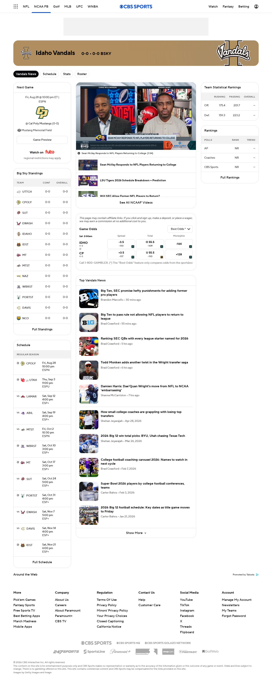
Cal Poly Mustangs (40, 123)
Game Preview (42, 140)
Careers (60, 605)
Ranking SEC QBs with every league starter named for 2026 (144, 338)
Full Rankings (229, 178)
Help (141, 600)
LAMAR (31, 396)
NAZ (25, 276)
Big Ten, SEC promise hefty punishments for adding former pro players (144, 293)
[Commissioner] (147, 650)
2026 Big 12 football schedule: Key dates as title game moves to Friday (145, 509)
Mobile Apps (22, 627)
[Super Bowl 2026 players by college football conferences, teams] (88, 491)
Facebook (187, 616)
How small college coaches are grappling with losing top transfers (141, 414)
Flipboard (187, 632)
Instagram (187, 611)
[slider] (136, 138)
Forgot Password (234, 616)
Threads (186, 627)
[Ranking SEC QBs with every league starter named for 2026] (88, 346)
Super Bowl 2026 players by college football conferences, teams (143, 485)
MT (24, 255)
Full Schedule (42, 562)
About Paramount (67, 611)
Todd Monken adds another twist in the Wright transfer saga (144, 362)
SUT (25, 213)
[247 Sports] (66, 651)
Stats (66, 74)
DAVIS (26, 308)
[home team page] (42, 112)
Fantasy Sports (24, 605)
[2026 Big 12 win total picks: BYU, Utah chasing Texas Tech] (88, 443)
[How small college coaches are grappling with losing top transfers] (88, 419)
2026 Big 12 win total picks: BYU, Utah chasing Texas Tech (143, 436)
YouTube (186, 600)
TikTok (184, 605)
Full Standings (42, 329)
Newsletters (230, 605)
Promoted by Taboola (243, 574)
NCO (25, 318)
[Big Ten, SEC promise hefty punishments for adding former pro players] (88, 298)
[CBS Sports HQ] (128, 643)
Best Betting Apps (26, 616)
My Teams (229, 611)
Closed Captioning (110, 621)
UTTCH (27, 192)
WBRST (27, 287)
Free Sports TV (24, 611)
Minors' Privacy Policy (112, 611)
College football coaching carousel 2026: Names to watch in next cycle (144, 461)
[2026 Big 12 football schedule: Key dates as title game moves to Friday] (88, 515)
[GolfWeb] (210, 652)
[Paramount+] (120, 651)
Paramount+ (63, 616)
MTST (26, 265)
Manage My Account (236, 600)
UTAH (33, 380)
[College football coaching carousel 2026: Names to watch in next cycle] (88, 467)
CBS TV (60, 621)
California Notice (109, 627)
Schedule (49, 74)
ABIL (29, 413)
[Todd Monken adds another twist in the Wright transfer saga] (88, 370)
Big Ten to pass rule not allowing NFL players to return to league (142, 316)
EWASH (27, 223)
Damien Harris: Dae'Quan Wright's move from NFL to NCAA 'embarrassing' (145, 388)
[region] (136, 116)
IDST (25, 244)
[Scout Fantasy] (188, 651)
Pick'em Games (24, 600)
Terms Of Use (107, 600)
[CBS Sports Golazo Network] (168, 643)
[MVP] (168, 650)
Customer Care (149, 605)
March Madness (24, 621)
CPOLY (27, 202)
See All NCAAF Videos (136, 203)
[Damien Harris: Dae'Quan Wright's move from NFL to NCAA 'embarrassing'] (88, 394)
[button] (16, 6)
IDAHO (27, 234)
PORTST (27, 297)
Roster (82, 74)
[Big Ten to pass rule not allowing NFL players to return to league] (88, 322)
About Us (61, 600)
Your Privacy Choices (112, 616)
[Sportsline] (94, 651)
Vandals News (26, 74)
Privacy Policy (106, 605)
